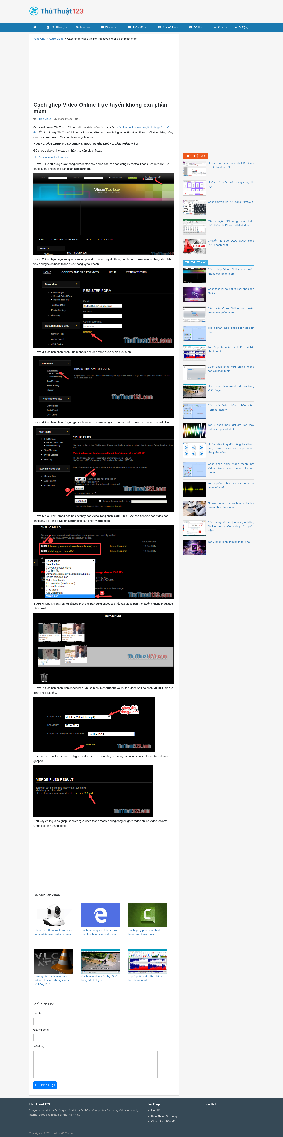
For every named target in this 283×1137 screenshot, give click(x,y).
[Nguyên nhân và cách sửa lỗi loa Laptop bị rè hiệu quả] (195, 508)
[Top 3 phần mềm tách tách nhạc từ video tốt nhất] (195, 489)
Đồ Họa (198, 27)
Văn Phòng (57, 27)
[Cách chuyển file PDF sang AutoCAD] (195, 207)
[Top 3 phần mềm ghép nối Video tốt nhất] (195, 333)
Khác (221, 27)
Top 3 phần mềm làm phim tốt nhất (229, 541)
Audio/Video (170, 27)
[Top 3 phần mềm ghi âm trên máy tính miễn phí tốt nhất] (195, 430)
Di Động (244, 27)
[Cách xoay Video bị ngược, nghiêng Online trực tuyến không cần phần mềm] (195, 527)
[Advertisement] (184, 10)
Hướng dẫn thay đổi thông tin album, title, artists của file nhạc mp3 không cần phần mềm (231, 448)
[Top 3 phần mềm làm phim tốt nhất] (195, 547)
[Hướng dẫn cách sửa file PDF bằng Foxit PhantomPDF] (195, 168)
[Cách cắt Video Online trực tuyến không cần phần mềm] (195, 313)
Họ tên (37, 1013)
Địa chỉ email (41, 1029)
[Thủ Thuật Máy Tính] (58, 10)
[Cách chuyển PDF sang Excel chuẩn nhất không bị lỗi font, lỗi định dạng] (195, 226)
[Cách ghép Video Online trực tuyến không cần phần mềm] (195, 275)
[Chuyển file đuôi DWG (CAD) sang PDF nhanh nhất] (195, 246)
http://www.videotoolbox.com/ (51, 157)
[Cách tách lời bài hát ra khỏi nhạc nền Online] (195, 294)
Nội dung (38, 1046)
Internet (85, 27)
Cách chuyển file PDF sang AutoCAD (230, 201)
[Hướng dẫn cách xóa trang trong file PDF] (195, 187)
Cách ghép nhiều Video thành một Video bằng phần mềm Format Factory (231, 468)
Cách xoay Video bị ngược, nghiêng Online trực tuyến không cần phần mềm (231, 526)
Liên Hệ (156, 1110)
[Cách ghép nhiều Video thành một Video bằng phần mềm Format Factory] (195, 469)
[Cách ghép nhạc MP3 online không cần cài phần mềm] (195, 372)
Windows (110, 27)
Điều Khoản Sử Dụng (164, 1116)
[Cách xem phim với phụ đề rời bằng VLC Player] (195, 391)
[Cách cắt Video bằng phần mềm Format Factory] (195, 411)
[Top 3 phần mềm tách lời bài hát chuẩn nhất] (195, 352)
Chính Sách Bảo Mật (163, 1121)
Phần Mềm (139, 27)
